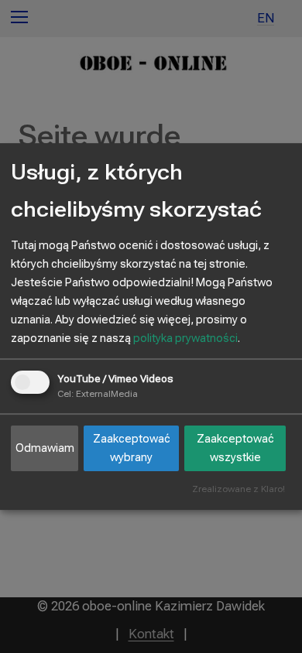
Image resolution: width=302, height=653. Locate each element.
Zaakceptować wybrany (131, 447)
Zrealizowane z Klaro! (238, 489)
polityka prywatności (185, 338)
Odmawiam (44, 448)
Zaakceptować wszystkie (235, 447)
